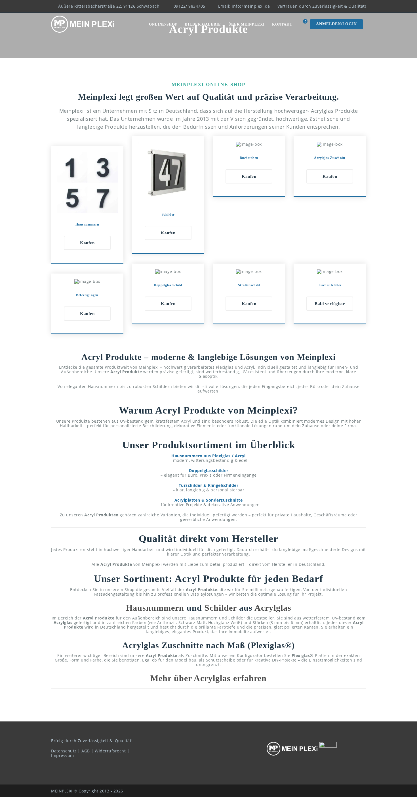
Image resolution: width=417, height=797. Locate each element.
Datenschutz (64, 751)
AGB (85, 751)
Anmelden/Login (336, 24)
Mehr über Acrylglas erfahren (208, 678)
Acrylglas (272, 607)
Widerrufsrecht (110, 751)
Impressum (62, 755)
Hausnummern (155, 607)
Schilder (221, 607)
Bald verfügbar (330, 303)
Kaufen (87, 243)
